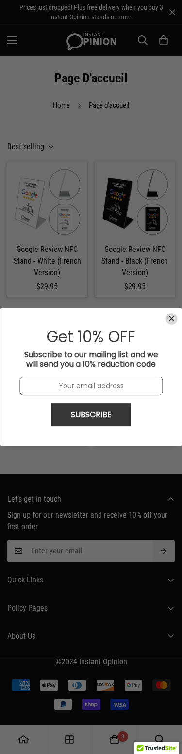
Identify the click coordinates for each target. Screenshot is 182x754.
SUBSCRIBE (91, 414)
